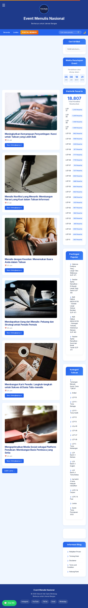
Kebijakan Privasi (75, 552)
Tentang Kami (74, 556)
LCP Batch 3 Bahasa (72, 455)
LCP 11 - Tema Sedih (74, 412)
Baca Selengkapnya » (14, 145)
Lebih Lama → (9, 471)
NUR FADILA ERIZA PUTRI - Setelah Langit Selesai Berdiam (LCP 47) (74, 304)
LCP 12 (74, 417)
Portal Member (29, 32)
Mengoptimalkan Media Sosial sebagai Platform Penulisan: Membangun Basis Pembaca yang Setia (30, 450)
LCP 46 (74, 430)
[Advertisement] (31, 64)
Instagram (25, 601)
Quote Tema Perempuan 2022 (74, 511)
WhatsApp (62, 601)
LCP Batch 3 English (72, 464)
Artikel (74, 393)
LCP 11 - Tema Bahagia (73, 404)
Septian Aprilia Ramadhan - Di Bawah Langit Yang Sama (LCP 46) (74, 286)
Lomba (15, 32)
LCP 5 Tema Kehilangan (74, 446)
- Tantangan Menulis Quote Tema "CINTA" (74, 384)
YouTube (36, 601)
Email (53, 601)
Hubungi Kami (74, 571)
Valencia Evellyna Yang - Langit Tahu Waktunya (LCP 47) (74, 269)
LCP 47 (74, 435)
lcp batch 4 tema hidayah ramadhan (74, 482)
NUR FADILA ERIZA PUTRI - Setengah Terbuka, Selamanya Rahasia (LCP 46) (74, 324)
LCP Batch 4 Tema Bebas (74, 473)
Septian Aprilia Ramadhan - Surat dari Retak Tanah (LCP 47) (74, 343)
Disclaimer (72, 560)
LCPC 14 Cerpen (74, 491)
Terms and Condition (72, 566)
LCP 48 (74, 439)
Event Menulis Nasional (44, 18)
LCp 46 (74, 426)
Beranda (6, 32)
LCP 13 (74, 422)
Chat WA (9, 603)
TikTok (45, 601)
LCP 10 (74, 397)
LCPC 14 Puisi (74, 498)
